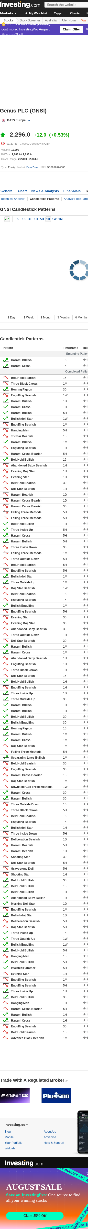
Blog (8, 1131)
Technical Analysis (13, 199)
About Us (50, 1131)
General (6, 191)
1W (54, 219)
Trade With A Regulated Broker (32, 1080)
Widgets (10, 1148)
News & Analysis (45, 191)
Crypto (58, 13)
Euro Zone (32, 167)
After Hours (69, 20)
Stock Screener (30, 20)
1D (48, 219)
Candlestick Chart (7, 219)
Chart (22, 191)
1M (60, 219)
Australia (51, 20)
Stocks (8, 20)
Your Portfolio (13, 1143)
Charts (75, 13)
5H (42, 219)
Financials (72, 191)
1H (36, 219)
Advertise (50, 1137)
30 (30, 219)
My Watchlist (37, 13)
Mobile (9, 1137)
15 (23, 219)
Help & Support (54, 1143)
